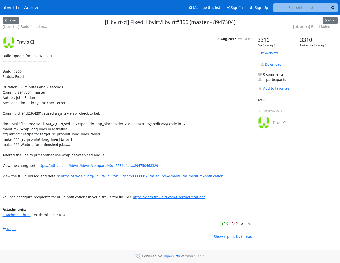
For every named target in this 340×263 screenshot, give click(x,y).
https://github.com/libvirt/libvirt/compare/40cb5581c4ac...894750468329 (97, 165)
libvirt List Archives (22, 8)
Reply (11, 228)
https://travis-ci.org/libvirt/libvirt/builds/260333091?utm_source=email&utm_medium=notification (142, 176)
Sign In (236, 7)
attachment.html (17, 214)
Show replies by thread (233, 236)
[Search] (333, 7)
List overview (269, 53)
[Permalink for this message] (249, 224)
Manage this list (206, 7)
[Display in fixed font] (242, 224)
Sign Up (261, 7)
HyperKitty (171, 256)
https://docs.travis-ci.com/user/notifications (169, 197)
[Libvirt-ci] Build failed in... (25, 26)
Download (273, 64)
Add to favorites (276, 88)
